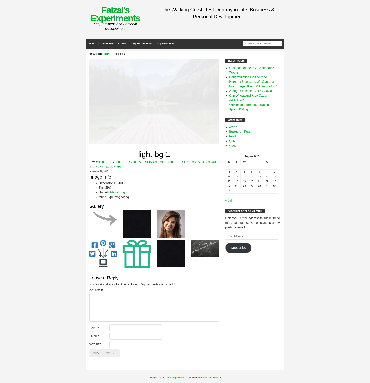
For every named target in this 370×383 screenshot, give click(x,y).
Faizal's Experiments (115, 14)
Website (95, 344)
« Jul (228, 200)
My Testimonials (142, 43)
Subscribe (238, 248)
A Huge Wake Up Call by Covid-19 (252, 91)
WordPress (202, 377)
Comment (97, 290)
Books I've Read (240, 131)
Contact (122, 43)
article (233, 127)
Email (94, 336)
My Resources (165, 43)
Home (92, 43)
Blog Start (217, 377)
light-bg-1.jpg (116, 192)
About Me (107, 43)
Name (94, 327)
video (233, 145)
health (233, 136)
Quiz (232, 141)
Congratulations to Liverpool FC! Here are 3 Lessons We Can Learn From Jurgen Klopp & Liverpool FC (253, 81)
